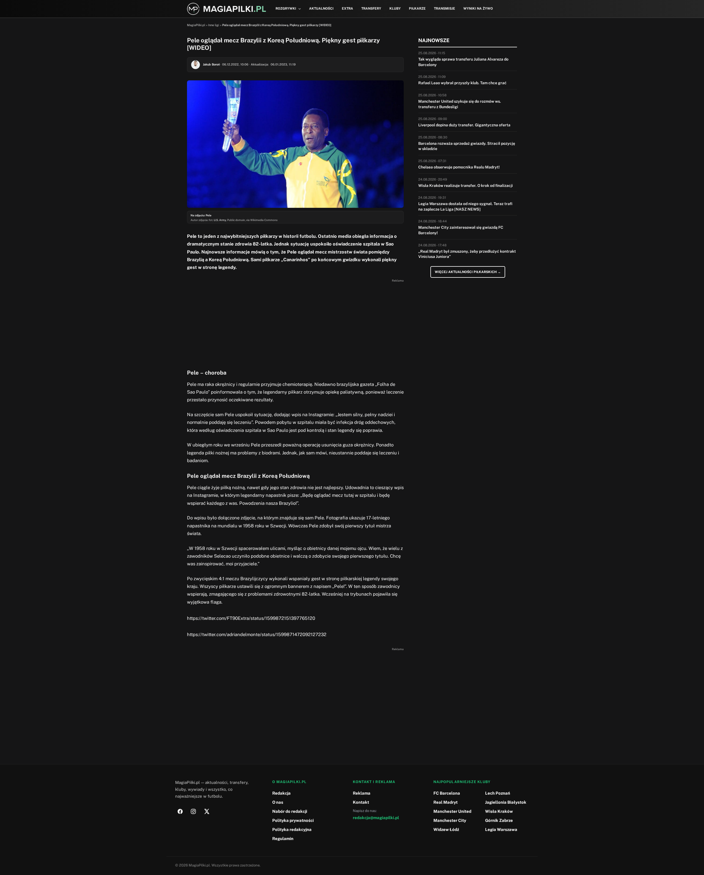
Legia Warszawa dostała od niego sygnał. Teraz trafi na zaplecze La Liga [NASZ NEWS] (465, 206)
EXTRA (347, 8)
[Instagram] (193, 811)
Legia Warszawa (501, 829)
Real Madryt (445, 802)
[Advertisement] (295, 322)
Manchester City (449, 820)
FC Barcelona (446, 793)
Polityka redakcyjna (292, 829)
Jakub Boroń (211, 64)
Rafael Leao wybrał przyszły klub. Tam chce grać (462, 83)
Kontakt (361, 802)
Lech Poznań (497, 793)
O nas (277, 802)
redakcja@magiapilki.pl (376, 817)
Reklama (361, 793)
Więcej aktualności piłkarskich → (468, 272)
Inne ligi (213, 25)
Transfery (371, 8)
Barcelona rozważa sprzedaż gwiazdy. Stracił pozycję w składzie (466, 146)
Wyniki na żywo (478, 8)
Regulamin (282, 838)
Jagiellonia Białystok (505, 802)
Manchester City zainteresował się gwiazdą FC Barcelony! (460, 230)
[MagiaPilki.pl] (226, 9)
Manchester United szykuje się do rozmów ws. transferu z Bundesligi (459, 104)
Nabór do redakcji (289, 811)
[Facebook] (180, 811)
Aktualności (321, 8)
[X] (206, 811)
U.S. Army (220, 220)
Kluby (395, 8)
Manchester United (452, 811)
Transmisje (444, 8)
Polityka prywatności (293, 820)
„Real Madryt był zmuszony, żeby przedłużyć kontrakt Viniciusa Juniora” (467, 254)
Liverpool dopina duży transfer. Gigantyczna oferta (464, 125)
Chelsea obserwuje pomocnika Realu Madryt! (459, 167)
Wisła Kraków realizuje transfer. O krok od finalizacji (465, 185)
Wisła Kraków (499, 811)
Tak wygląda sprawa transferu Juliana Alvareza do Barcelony (463, 62)
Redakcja (281, 793)
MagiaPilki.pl (196, 25)
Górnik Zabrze (499, 820)
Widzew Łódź (446, 829)
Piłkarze (417, 8)
